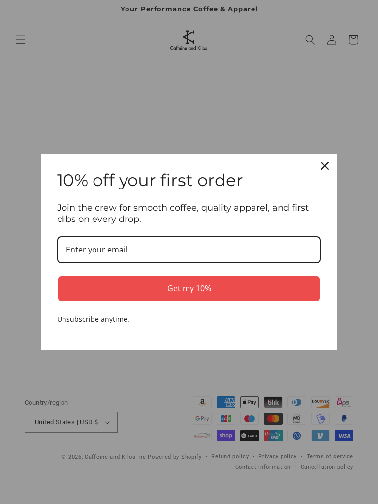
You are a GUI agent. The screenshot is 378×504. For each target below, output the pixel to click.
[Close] (325, 166)
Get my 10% (189, 288)
